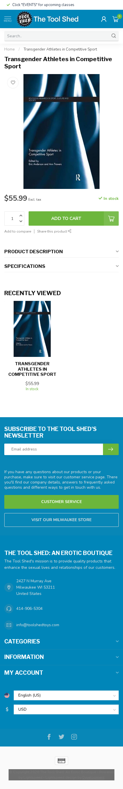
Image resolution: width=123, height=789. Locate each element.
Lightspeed (32, 777)
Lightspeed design (61, 777)
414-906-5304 (29, 608)
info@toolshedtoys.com (37, 625)
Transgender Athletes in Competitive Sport (60, 49)
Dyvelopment (93, 777)
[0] (115, 19)
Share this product (52, 231)
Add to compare (17, 231)
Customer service (61, 501)
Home (9, 49)
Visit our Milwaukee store (61, 520)
